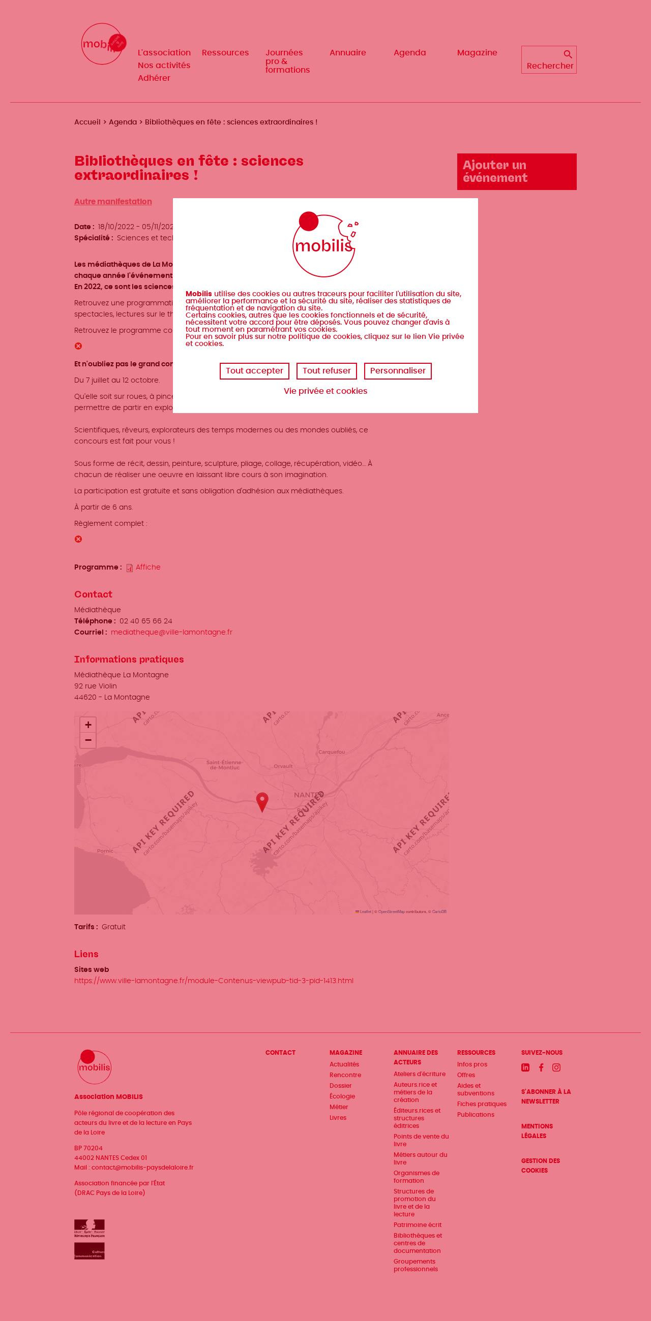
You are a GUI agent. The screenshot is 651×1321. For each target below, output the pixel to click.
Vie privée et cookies (326, 391)
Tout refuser (327, 371)
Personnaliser (398, 371)
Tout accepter (254, 371)
